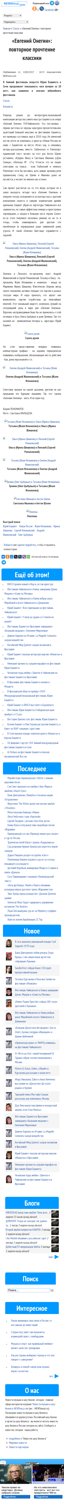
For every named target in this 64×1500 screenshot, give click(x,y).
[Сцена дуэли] (32, 333)
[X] (16, 557)
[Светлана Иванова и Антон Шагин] (32, 499)
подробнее (14, 1438)
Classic (16, 28)
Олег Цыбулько (25, 534)
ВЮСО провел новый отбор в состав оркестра (30, 584)
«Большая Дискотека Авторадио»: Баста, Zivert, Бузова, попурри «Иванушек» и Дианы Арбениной (35, 1032)
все (51, 1376)
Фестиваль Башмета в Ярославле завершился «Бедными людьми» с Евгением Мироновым (31, 1121)
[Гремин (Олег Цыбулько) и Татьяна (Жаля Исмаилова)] (32, 482)
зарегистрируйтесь (26, 545)
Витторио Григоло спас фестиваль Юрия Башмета (32, 719)
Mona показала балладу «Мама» (23, 812)
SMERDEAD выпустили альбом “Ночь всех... (27, 1212)
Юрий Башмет (10, 526)
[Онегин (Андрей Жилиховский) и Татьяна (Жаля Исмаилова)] (32, 372)
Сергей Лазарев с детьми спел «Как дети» (28, 821)
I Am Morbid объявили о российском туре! (26, 1238)
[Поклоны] (32, 512)
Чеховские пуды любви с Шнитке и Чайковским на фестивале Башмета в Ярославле (33, 1179)
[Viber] (24, 557)
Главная (6, 28)
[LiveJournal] (20, 557)
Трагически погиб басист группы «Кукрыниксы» (30, 842)
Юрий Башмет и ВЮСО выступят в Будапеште (30, 705)
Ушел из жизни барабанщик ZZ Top (24, 919)
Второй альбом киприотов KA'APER (23, 1229)
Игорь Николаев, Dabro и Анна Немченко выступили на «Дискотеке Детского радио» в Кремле (35, 1083)
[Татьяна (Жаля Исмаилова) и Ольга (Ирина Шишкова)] (32, 421)
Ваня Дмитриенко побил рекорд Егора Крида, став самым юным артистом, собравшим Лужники (34, 957)
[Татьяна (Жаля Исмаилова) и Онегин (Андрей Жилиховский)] (32, 464)
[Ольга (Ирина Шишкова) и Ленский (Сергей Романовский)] (32, 443)
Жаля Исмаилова (43, 526)
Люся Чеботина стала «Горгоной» (23, 816)
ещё (51, 1257)
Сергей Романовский (24, 530)
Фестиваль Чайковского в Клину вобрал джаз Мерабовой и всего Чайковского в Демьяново (34, 1017)
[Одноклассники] (7, 557)
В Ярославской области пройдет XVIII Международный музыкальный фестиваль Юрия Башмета (28, 695)
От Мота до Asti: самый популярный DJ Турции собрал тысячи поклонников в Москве (34, 1058)
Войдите (8, 545)
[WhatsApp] (28, 557)
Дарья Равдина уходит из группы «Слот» (27, 855)
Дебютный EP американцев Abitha (23, 1247)
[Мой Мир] (11, 557)
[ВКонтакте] (3, 557)
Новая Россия (25, 526)
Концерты (8, 106)
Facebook (49, 10)
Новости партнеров (19, 1447)
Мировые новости (18, 1442)
